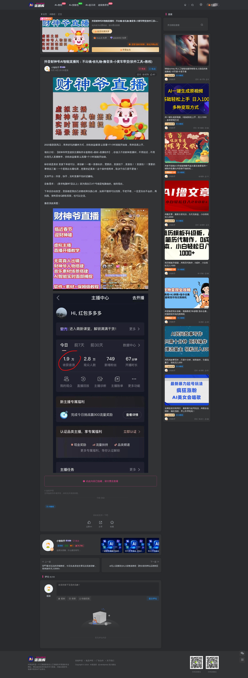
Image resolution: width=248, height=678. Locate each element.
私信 (154, 68)
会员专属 (170, 75)
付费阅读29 (170, 172)
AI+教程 (60, 4)
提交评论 (153, 598)
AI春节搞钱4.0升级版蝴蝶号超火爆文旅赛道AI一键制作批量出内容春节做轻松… (186, 167)
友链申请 (79, 660)
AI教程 (52, 14)
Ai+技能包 (75, 4)
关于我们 (110, 660)
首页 (44, 14)
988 (61, 545)
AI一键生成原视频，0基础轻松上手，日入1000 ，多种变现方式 (186, 118)
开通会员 (214, 5)
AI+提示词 (90, 4)
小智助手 (55, 67)
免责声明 (89, 660)
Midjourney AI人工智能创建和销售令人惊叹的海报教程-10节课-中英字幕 (186, 70)
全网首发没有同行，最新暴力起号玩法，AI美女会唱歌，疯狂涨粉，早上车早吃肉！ (187, 409)
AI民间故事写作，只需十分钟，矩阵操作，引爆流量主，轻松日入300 (187, 361)
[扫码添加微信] (242, 653)
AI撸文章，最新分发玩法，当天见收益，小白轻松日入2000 (187, 215)
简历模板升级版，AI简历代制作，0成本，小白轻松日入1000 (186, 264)
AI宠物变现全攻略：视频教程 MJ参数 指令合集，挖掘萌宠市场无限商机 (187, 312)
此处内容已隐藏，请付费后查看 (101, 481)
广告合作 (100, 660)
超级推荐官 (105, 4)
